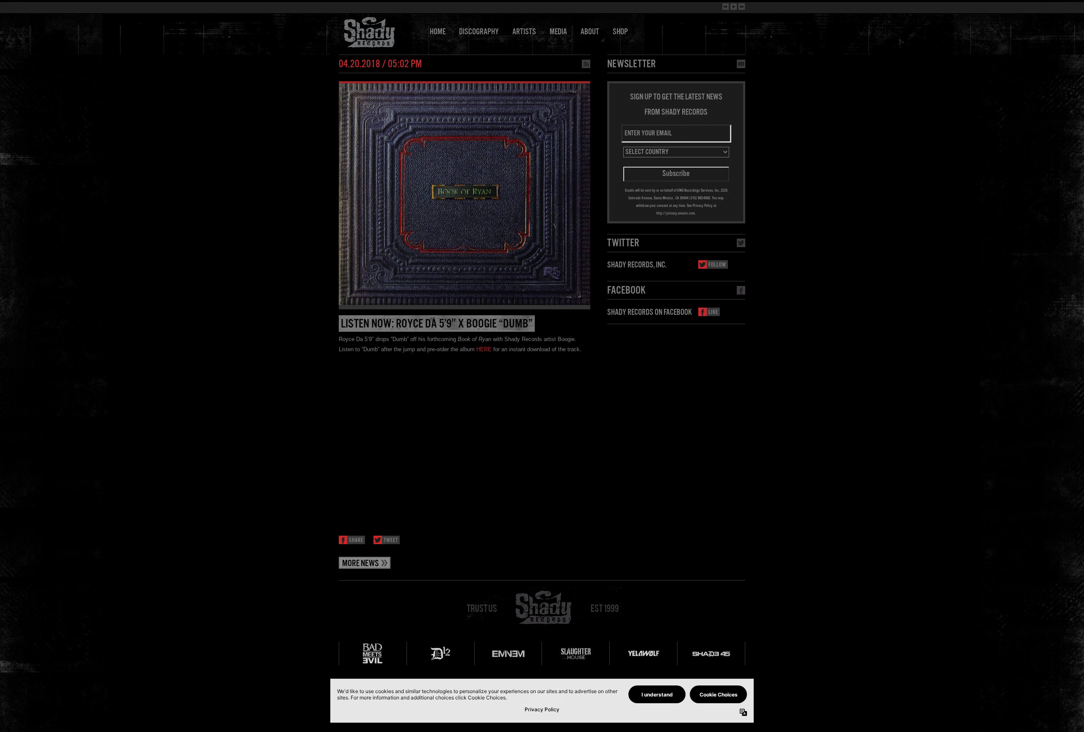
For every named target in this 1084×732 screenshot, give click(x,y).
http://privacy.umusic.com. (676, 213)
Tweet (391, 540)
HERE (484, 349)
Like (713, 312)
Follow (717, 265)
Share (356, 540)
